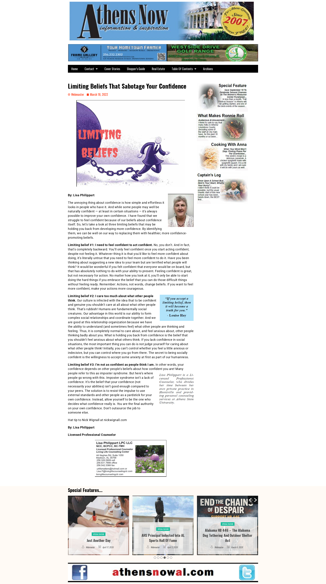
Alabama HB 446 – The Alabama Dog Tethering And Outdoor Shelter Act (163, 535)
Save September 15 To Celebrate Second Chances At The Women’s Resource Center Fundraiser (227, 535)
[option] (98, 525)
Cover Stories (112, 69)
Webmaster (90, 547)
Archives (208, 69)
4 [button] (165, 557)
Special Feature (98, 529)
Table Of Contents (182, 69)
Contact (89, 69)
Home (74, 69)
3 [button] (161, 557)
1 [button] (155, 557)
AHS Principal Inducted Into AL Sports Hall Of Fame (98, 538)
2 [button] (158, 557)
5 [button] (168, 557)
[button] (250, 500)
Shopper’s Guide (136, 69)
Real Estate (158, 69)
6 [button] (171, 557)
